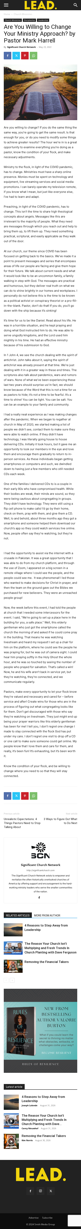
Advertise (34, 1217)
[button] (6, 5)
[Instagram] (40, 1191)
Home (7, 14)
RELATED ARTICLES (18, 915)
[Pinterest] (25, 55)
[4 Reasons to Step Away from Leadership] (13, 929)
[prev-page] (6, 980)
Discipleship (29, 20)
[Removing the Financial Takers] (13, 966)
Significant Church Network (21, 47)
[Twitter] (16, 55)
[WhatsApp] (33, 55)
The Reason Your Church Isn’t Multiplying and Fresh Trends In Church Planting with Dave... (44, 1120)
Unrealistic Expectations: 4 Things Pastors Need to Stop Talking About (22, 823)
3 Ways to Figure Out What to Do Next (60, 821)
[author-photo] (40, 859)
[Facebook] (7, 55)
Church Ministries (23, 14)
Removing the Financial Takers (46, 962)
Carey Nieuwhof (30, 1128)
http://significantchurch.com (41, 870)
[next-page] (12, 980)
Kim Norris (27, 1140)
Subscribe (47, 1217)
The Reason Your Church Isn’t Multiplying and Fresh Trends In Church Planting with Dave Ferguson (50, 948)
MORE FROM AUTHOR (47, 915)
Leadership (43, 20)
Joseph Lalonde (29, 1105)
